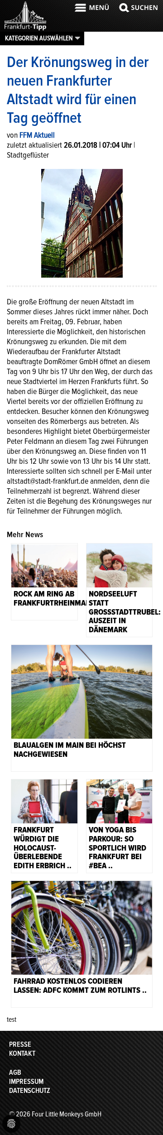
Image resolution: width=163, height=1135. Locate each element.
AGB (15, 1072)
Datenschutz (29, 1090)
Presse (20, 1044)
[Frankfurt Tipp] (25, 29)
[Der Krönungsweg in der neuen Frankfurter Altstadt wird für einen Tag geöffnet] (82, 222)
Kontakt (22, 1053)
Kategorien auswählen (39, 38)
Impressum (26, 1081)
